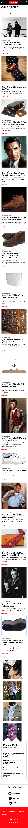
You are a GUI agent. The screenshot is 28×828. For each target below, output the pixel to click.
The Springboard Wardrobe (11, 768)
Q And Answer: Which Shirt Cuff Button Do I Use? (12, 296)
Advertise (4, 814)
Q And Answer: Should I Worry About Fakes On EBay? (13, 554)
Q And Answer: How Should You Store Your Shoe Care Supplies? (13, 123)
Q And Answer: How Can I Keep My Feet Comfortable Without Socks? (13, 642)
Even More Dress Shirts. (10, 747)
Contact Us (21, 811)
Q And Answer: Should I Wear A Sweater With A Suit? (13, 439)
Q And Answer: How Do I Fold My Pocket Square (12, 605)
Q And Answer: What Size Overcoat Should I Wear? (11, 43)
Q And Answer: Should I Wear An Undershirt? (12, 516)
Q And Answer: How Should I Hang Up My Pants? (12, 385)
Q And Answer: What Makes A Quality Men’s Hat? (13, 340)
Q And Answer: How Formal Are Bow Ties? (13, 88)
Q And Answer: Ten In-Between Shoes (13, 471)
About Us (4, 811)
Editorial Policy (12, 811)
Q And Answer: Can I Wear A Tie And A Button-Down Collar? (13, 174)
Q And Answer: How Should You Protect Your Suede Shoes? (13, 218)
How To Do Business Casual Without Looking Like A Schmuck (13, 754)
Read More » (4, 53)
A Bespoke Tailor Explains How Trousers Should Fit (12, 761)
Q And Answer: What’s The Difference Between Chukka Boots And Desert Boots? (12, 255)
